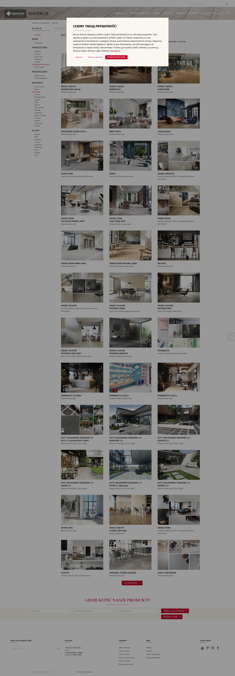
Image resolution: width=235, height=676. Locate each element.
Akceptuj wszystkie (116, 57)
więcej (117, 51)
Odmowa (79, 57)
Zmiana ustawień (95, 57)
